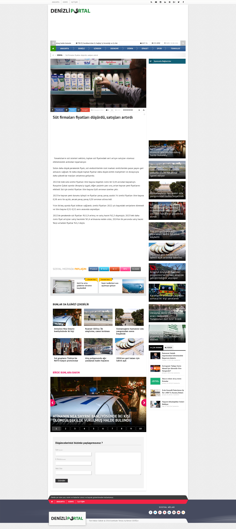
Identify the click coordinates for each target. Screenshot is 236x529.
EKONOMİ (114, 48)
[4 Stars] (130, 110)
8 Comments (176, 383)
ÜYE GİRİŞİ (156, 43)
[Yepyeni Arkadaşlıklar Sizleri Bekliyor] (155, 407)
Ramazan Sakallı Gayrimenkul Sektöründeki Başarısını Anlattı (172, 355)
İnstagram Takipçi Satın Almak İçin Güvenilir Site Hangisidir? (171, 368)
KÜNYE (65, 2)
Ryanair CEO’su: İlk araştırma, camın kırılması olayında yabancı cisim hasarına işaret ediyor (167, 171)
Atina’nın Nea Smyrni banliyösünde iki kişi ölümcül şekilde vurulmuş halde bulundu (165, 150)
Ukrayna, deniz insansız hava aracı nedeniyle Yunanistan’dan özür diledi (167, 315)
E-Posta (60, 459)
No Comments (176, 360)
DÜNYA (130, 48)
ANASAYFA (55, 2)
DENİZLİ (81, 48)
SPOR (159, 48)
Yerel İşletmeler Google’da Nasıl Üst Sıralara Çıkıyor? (105, 43)
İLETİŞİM (74, 2)
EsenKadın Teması (117, 521)
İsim (59, 450)
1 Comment (175, 395)
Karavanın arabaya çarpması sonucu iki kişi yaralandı (167, 297)
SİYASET (145, 48)
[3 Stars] (128, 110)
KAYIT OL (144, 43)
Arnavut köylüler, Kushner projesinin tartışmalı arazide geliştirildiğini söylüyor (167, 275)
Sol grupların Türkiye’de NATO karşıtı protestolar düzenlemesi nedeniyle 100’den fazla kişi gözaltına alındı (166, 210)
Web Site (58, 468)
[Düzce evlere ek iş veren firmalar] (155, 384)
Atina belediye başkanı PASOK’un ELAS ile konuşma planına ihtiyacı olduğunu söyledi (166, 335)
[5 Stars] (132, 110)
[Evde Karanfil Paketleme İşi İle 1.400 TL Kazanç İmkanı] (155, 396)
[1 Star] (124, 110)
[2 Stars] (126, 110)
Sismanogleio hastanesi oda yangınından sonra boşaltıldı (167, 194)
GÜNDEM (97, 48)
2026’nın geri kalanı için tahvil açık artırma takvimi (166, 256)
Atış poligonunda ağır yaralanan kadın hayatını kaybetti (164, 234)
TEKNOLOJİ (175, 48)
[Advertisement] (38, 41)
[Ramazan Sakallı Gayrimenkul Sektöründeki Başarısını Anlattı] (155, 359)
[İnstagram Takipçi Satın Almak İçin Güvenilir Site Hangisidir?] (155, 372)
